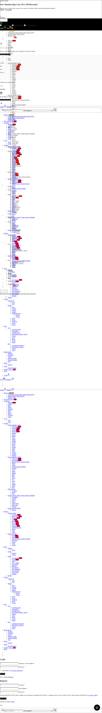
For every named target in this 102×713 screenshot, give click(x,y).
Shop (5, 287)
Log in (2, 674)
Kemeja (10, 281)
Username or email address (26, 663)
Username (21, 685)
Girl (9, 244)
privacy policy (94, 695)
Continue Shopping (5, 100)
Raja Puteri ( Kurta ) (18, 263)
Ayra (13, 204)
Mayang (16, 69)
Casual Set (11, 300)
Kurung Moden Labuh (14, 63)
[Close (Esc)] (1, 16)
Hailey (10, 45)
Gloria (14, 325)
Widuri (14, 74)
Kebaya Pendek (12, 256)
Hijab (5, 282)
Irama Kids (15, 331)
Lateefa (14, 310)
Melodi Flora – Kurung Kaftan (20, 100)
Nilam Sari (16, 97)
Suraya (15, 246)
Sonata (14, 85)
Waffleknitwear (16, 313)
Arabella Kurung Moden (19, 105)
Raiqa (15, 159)
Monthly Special (10, 286)
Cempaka (10, 355)
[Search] (55, 110)
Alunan (14, 137)
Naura (13, 342)
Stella (13, 200)
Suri (9, 361)
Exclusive (6, 39)
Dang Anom (15, 141)
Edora (13, 193)
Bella (13, 113)
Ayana (13, 341)
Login (12, 701)
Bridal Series (7, 268)
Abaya (10, 189)
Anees (13, 254)
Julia (13, 125)
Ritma (13, 101)
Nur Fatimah (15, 209)
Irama (13, 166)
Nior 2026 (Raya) (10, 37)
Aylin (13, 318)
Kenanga (16, 156)
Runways (9, 31)
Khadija (14, 92)
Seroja (15, 197)
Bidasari (10, 353)
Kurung (6, 61)
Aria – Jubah (15, 201)
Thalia (14, 77)
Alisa (13, 203)
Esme (9, 60)
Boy (9, 260)
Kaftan (10, 213)
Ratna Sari (15, 143)
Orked (15, 259)
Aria (13, 307)
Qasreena (14, 321)
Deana (13, 251)
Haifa (15, 257)
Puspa (13, 72)
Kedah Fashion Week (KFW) (16, 34)
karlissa (14, 93)
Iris (13, 201)
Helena (14, 195)
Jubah (9, 194)
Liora (13, 108)
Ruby (9, 50)
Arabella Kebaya (16, 165)
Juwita (10, 357)
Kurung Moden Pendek (14, 95)
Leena (13, 130)
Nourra (14, 276)
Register (11, 677)
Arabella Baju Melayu (18, 262)
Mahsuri (12, 40)
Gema (13, 84)
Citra (13, 76)
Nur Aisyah (15, 294)
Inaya (13, 272)
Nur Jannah (15, 289)
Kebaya (6, 149)
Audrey (10, 42)
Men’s (5, 279)
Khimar (10, 186)
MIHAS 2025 (12, 36)
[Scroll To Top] (1, 104)
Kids (5, 242)
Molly (9, 48)
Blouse (10, 221)
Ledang (15, 68)
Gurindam (15, 135)
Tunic (13, 323)
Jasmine (14, 145)
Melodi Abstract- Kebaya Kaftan (21, 177)
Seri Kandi (16, 98)
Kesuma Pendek (12, 360)
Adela (13, 103)
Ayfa (13, 302)
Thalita (14, 79)
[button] (97, 708)
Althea (14, 122)
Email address (22, 688)
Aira (9, 58)
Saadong (16, 66)
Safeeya (14, 275)
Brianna (14, 106)
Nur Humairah (16, 207)
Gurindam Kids (16, 329)
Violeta (18, 233)
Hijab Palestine (12, 368)
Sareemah (14, 262)
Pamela (14, 308)
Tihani (14, 81)
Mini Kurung (11, 127)
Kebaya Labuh (12, 235)
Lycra (5, 56)
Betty (9, 44)
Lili (14, 241)
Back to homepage (5, 54)
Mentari (14, 71)
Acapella (14, 129)
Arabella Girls (16, 333)
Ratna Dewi (17, 154)
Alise (13, 252)
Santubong (16, 64)
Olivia (13, 140)
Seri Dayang (17, 196)
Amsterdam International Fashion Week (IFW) (21, 32)
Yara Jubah (15, 202)
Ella (13, 132)
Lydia (13, 265)
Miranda (10, 131)
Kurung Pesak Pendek (14, 230)
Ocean (17, 231)
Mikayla (14, 288)
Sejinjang (16, 236)
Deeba (9, 135)
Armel (14, 267)
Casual (6, 215)
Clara (9, 55)
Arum (13, 138)
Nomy (13, 320)
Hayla (13, 208)
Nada (13, 87)
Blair (13, 198)
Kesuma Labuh (12, 358)
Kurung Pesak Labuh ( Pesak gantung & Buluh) (21, 133)
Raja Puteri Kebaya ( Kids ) (20, 250)
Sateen (14, 312)
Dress (5, 185)
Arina (13, 283)
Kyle (13, 304)
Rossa (13, 339)
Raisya (15, 244)
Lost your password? (17, 670)
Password (21, 667)
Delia (13, 89)
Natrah (14, 232)
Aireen (14, 90)
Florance (10, 53)
